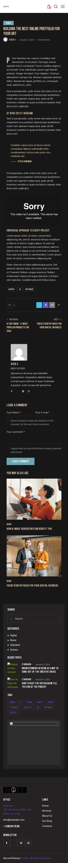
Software (29, 289)
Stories (14, 649)
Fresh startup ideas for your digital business (32, 585)
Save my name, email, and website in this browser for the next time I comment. (32, 422)
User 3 (14, 364)
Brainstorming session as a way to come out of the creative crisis (40, 670)
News (8, 23)
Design (29, 702)
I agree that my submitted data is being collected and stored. (36, 450)
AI (20, 289)
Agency (11, 289)
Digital (13, 635)
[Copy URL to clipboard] (58, 305)
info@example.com (13, 819)
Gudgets (51, 702)
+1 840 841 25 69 (11, 826)
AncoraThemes (11, 858)
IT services (14, 707)
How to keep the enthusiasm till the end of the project (39, 685)
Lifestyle (27, 707)
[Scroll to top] (62, 857)
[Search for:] (34, 618)
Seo (37, 707)
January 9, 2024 (42, 664)
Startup (13, 712)
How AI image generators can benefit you (29, 529)
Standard (15, 644)
